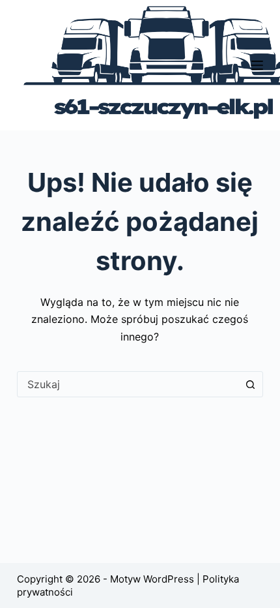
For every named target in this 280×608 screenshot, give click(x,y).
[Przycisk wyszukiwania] (250, 384)
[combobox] (128, 384)
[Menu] (257, 65)
